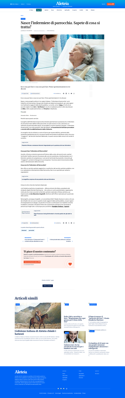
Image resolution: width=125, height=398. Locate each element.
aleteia (17, 304)
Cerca (29, 4)
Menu (32, 10)
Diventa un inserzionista (67, 393)
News (52, 10)
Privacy (84, 393)
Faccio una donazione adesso (31, 262)
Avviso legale (58, 393)
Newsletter (81, 373)
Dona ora (110, 4)
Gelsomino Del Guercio (39, 30)
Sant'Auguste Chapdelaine (67, 6)
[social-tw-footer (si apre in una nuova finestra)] (64, 388)
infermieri (24, 230)
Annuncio (81, 377)
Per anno (97, 373)
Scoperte (74, 10)
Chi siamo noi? (50, 393)
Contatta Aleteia (77, 393)
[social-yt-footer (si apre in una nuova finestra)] (58, 388)
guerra (66, 304)
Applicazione (81, 375)
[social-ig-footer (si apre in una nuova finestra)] (66, 388)
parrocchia (31, 230)
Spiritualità (67, 10)
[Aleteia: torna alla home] (62, 3)
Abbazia (92, 10)
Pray (38, 10)
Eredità (81, 10)
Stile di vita (59, 10)
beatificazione (93, 304)
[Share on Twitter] (68, 93)
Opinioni (46, 10)
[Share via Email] (71, 93)
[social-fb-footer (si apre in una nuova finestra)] (61, 388)
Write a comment (48, 285)
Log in (52, 280)
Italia (87, 10)
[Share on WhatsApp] (74, 93)
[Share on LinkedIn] (66, 93)
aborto (66, 333)
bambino (92, 331)
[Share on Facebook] (63, 93)
